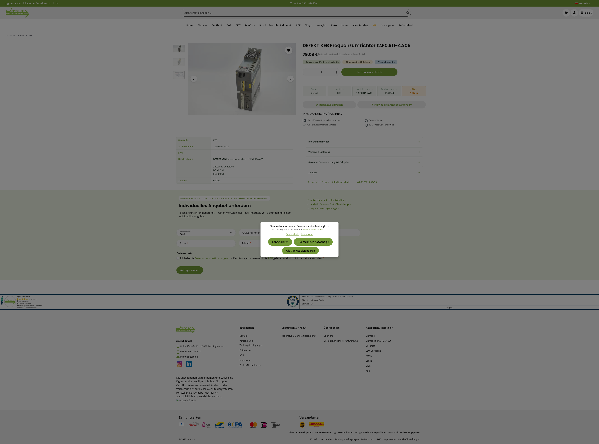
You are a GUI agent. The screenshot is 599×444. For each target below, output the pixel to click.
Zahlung (364, 172)
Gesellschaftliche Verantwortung (341, 340)
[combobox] (293, 12)
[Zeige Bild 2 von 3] (244, 111)
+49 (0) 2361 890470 (305, 3)
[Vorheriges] (193, 79)
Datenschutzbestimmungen (211, 258)
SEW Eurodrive (373, 350)
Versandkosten (345, 432)
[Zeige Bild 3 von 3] (248, 111)
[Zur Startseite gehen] (17, 12)
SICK (368, 365)
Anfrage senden (189, 270)
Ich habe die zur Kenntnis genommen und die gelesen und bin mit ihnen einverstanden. (252, 258)
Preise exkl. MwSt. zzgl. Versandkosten (335, 54)
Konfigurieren (280, 242)
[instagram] (180, 363)
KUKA (369, 355)
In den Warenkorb (369, 72)
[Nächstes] (290, 79)
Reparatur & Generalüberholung (299, 335)
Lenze (369, 360)
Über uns (328, 335)
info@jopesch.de (341, 182)
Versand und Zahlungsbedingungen (251, 343)
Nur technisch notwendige (313, 242)
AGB (270, 258)
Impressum (245, 360)
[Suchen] (407, 12)
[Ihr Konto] (574, 13)
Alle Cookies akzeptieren (300, 250)
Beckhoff (370, 345)
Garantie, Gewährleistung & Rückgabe (364, 162)
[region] (235, 79)
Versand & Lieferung (364, 152)
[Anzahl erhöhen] (336, 72)
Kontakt (243, 335)
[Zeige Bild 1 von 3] (238, 111)
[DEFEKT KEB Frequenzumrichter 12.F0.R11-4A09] (242, 79)
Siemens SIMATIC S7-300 (379, 340)
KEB (368, 370)
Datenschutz (246, 350)
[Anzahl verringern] (306, 72)
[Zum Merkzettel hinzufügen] (288, 50)
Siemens (370, 335)
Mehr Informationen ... (315, 229)
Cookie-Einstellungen (250, 365)
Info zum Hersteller (364, 142)
